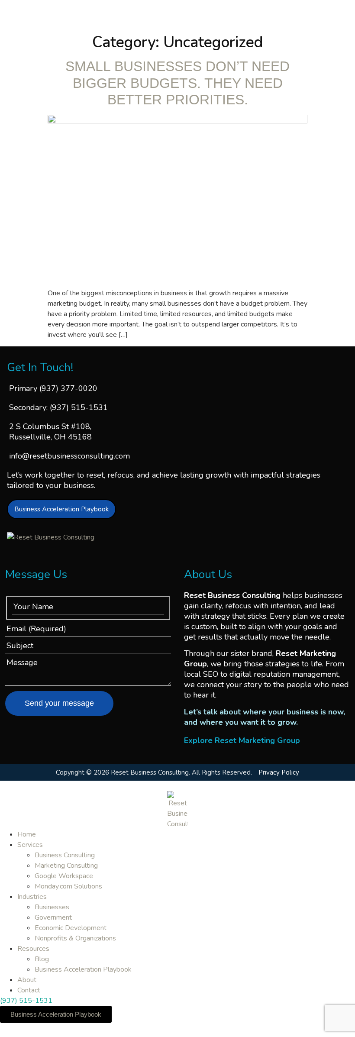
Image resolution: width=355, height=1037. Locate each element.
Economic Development (70, 928)
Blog (42, 959)
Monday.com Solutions (68, 886)
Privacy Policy (278, 772)
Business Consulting (65, 855)
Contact (28, 990)
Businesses (52, 907)
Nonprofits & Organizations (75, 938)
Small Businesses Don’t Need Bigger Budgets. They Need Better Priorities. (177, 82)
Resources (33, 948)
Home (26, 834)
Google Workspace (64, 876)
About (26, 980)
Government (53, 917)
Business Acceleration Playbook (83, 969)
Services (30, 845)
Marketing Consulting (66, 865)
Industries (32, 896)
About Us (208, 574)
